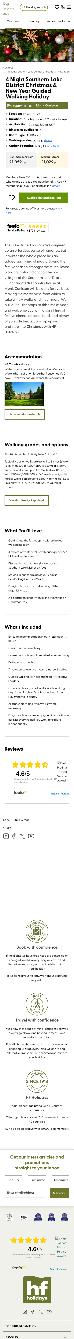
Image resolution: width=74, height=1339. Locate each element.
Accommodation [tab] (58, 21)
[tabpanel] (37, 528)
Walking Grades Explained (26, 500)
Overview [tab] (13, 21)
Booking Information (21, 1326)
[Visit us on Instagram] (6, 836)
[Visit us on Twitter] (22, 836)
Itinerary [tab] (34, 21)
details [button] (48, 140)
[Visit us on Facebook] (14, 836)
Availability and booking (44, 198)
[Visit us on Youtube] (31, 836)
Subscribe (59, 1193)
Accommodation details (24, 414)
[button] (57, 7)
